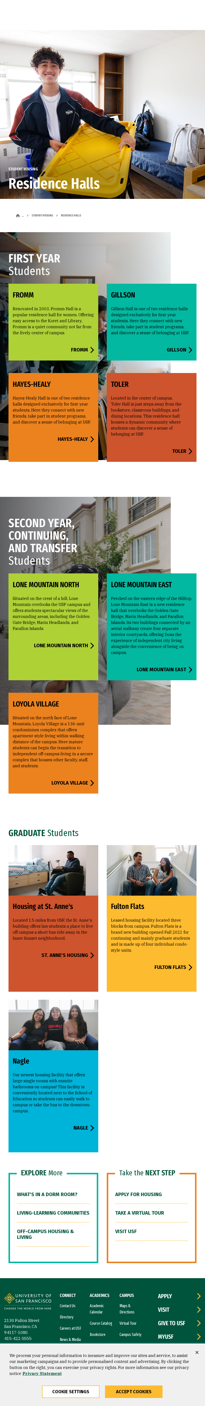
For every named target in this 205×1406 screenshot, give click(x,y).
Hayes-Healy (73, 439)
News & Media (70, 1339)
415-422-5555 (18, 1338)
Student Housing (42, 215)
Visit (164, 1310)
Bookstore (98, 1334)
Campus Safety (131, 1334)
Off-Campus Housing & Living (45, 1234)
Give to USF (171, 1323)
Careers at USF (70, 1328)
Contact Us (68, 1305)
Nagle (81, 1128)
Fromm (79, 350)
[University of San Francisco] (27, 1302)
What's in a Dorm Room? (47, 1194)
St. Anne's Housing (65, 955)
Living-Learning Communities (53, 1213)
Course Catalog (101, 1323)
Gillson (176, 350)
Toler (179, 451)
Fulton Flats (170, 967)
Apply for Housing (138, 1194)
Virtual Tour (128, 1323)
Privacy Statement (42, 1373)
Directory (67, 1317)
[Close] (197, 1352)
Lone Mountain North (61, 645)
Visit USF (126, 1231)
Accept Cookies (134, 1391)
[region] (102, 1375)
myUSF (166, 1337)
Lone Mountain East (161, 669)
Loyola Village (70, 783)
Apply (165, 1296)
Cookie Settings (71, 1391)
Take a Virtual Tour (139, 1213)
